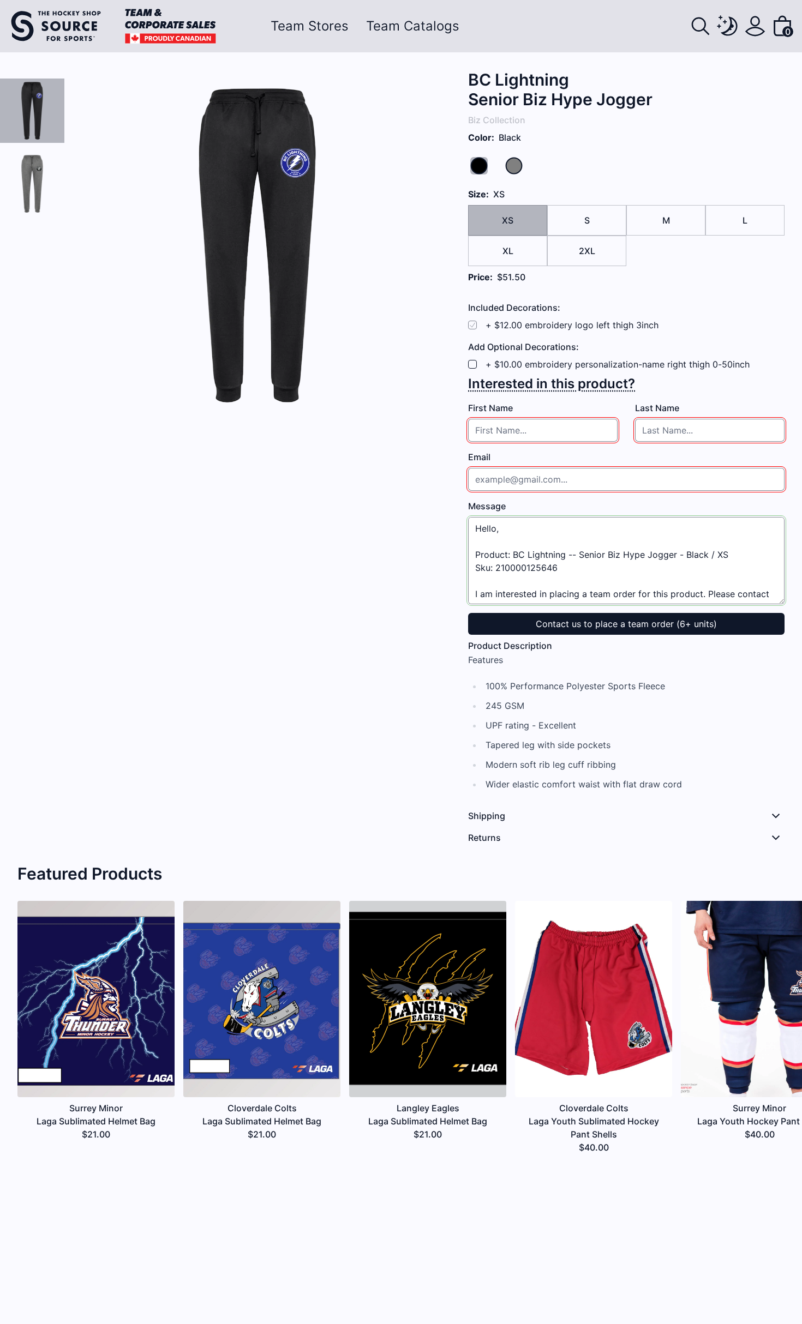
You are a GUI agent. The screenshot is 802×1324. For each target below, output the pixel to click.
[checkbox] (472, 364)
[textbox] (543, 430)
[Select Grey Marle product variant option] (32, 184)
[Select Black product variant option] (32, 111)
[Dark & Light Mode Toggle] (728, 26)
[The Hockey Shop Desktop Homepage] (113, 26)
